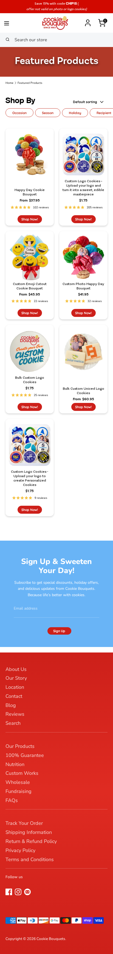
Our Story (16, 678)
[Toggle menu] (15, 22)
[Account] (87, 20)
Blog (10, 705)
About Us (16, 669)
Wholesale (17, 782)
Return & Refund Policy (31, 841)
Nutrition (14, 764)
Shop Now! (29, 219)
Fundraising (18, 791)
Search (13, 723)
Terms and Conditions (29, 859)
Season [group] (47, 113)
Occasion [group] (19, 113)
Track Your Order (24, 823)
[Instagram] (18, 892)
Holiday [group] (75, 113)
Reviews (14, 714)
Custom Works (21, 773)
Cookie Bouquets (50, 938)
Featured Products (30, 83)
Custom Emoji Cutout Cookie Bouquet (30, 286)
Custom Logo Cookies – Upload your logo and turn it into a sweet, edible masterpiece (83, 187)
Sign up (59, 631)
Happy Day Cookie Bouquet (30, 192)
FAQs (11, 800)
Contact (13, 696)
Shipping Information (28, 832)
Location (14, 687)
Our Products (20, 746)
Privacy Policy (20, 850)
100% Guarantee (24, 755)
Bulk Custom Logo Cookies (29, 380)
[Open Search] (7, 40)
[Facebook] (8, 892)
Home (9, 83)
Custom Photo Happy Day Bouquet (83, 286)
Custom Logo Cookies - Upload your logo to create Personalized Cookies (29, 478)
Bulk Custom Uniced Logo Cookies (83, 391)
